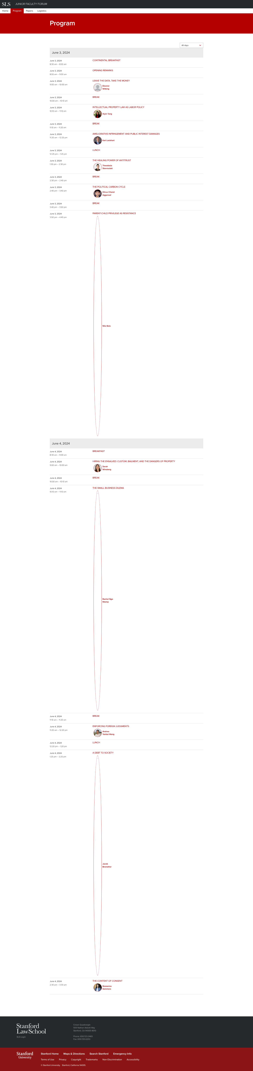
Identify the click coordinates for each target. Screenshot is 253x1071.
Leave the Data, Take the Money (111, 80)
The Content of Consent (107, 980)
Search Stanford (99, 1053)
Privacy (62, 1059)
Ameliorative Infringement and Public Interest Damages (126, 133)
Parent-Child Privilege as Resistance (114, 213)
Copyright (76, 1059)
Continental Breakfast (106, 60)
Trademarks (92, 1059)
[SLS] (6, 4)
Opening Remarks (103, 70)
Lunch (96, 150)
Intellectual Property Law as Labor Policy (118, 107)
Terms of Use (47, 1059)
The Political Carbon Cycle (109, 186)
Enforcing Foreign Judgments (111, 726)
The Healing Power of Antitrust (112, 160)
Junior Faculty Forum (31, 4)
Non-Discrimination (112, 1059)
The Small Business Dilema (108, 488)
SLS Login (21, 1037)
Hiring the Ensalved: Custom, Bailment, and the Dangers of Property (134, 461)
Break (96, 97)
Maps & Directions (74, 1053)
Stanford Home (50, 1053)
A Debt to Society (103, 752)
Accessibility (133, 1059)
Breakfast (99, 451)
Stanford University (25, 1056)
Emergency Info (122, 1053)
